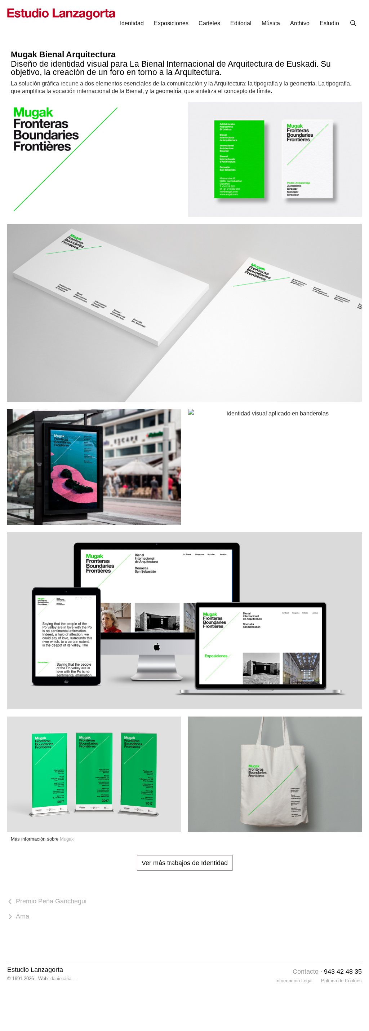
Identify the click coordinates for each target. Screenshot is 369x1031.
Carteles (209, 23)
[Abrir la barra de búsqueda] (353, 23)
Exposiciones (171, 23)
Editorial (241, 23)
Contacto (306, 971)
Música (271, 23)
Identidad (132, 23)
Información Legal (293, 980)
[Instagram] (285, 972)
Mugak (67, 839)
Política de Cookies (341, 980)
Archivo (300, 23)
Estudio (329, 23)
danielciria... (63, 978)
